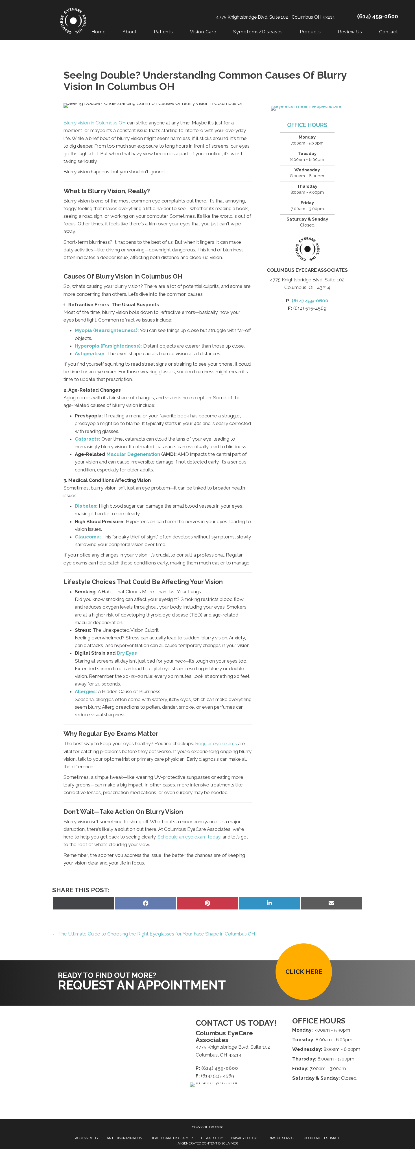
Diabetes (85, 506)
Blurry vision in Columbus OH (95, 123)
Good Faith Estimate (322, 1138)
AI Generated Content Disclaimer (208, 1143)
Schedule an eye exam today (189, 837)
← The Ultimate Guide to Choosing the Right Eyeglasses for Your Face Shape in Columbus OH (153, 934)
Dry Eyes (127, 653)
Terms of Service (280, 1138)
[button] (304, 971)
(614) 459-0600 (377, 16)
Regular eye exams (216, 743)
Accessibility (87, 1138)
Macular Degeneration (133, 454)
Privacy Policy (244, 1138)
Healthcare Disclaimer (171, 1138)
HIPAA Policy (212, 1138)
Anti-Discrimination (124, 1138)
